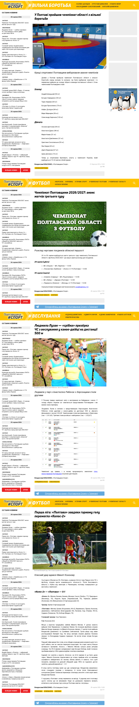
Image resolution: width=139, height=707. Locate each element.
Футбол (5, 20)
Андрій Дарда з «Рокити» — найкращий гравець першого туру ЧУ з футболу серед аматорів (16, 156)
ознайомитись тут (82, 287)
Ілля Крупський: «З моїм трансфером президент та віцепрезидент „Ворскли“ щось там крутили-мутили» (14, 126)
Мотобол (6, 675)
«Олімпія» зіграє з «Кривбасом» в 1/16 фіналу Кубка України (14, 80)
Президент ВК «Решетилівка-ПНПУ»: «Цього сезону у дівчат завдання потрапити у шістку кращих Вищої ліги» (14, 99)
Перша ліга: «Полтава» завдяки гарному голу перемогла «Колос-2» (15, 39)
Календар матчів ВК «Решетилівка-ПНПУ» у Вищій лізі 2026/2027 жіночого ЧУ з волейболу (15, 63)
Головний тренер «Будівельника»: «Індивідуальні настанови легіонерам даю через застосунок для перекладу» (15, 47)
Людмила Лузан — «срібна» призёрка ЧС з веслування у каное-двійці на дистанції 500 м (14, 31)
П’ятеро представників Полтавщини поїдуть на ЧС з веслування (13, 164)
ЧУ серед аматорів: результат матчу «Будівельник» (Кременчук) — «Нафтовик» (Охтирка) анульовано (15, 143)
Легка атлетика (7, 131)
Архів (25, 170)
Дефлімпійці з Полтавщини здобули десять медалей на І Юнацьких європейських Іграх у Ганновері (14, 483)
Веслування (6, 27)
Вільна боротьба (51, 5)
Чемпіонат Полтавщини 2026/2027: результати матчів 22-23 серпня (13, 685)
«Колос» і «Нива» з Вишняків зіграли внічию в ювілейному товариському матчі (16, 678)
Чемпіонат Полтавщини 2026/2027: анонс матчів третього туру (15, 23)
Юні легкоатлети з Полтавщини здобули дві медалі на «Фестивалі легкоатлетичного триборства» (15, 135)
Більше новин (11, 170)
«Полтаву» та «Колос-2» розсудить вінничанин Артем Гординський (13, 107)
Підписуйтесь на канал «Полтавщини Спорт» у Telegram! (71, 307)
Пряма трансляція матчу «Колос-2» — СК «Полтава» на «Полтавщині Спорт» (14, 55)
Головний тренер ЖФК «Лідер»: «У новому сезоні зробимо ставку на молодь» (16, 91)
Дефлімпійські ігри (8, 479)
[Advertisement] (123, 23)
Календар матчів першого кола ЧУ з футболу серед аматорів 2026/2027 (15, 118)
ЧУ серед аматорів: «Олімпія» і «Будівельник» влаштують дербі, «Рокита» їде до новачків (15, 72)
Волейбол (6, 59)
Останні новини (9, 13)
